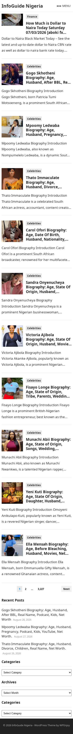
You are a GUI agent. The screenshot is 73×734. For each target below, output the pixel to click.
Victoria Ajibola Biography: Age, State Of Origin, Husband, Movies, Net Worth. (48, 341)
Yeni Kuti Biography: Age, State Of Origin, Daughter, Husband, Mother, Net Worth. (44, 498)
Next (66, 589)
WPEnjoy (65, 725)
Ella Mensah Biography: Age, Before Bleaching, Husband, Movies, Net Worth (47, 551)
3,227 (41, 589)
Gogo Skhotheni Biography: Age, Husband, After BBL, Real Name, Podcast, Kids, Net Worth (48, 82)
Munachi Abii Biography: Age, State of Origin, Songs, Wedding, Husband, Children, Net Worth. (48, 448)
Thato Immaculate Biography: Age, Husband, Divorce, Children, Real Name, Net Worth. (48, 186)
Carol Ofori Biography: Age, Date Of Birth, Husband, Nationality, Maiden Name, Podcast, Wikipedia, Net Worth (47, 239)
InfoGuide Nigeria (22, 6)
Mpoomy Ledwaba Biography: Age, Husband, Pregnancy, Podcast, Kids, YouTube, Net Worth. (47, 134)
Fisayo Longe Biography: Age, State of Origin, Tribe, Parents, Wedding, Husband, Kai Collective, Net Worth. (48, 396)
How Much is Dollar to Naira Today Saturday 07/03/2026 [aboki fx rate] (46, 30)
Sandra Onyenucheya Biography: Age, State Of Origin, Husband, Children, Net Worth (48, 289)
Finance (32, 16)
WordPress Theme (44, 725)
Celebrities (34, 66)
